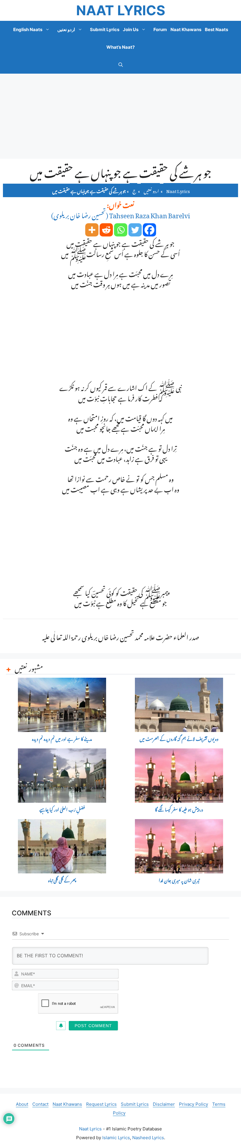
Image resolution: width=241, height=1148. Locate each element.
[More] (91, 229)
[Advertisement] (120, 116)
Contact (40, 1104)
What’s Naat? (120, 47)
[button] (121, 65)
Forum (160, 29)
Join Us (130, 29)
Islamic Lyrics (116, 1137)
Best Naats (216, 29)
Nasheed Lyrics (148, 1137)
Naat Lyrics (120, 10)
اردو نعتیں (66, 29)
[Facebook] (149, 229)
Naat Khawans (185, 29)
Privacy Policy (193, 1104)
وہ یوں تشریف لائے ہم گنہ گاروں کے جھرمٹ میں (179, 739)
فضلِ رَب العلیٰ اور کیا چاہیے (62, 810)
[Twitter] (135, 229)
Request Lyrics (101, 1104)
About (22, 1104)
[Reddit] (106, 229)
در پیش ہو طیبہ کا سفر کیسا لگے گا (179, 810)
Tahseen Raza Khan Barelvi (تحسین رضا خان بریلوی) (120, 214)
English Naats (27, 29)
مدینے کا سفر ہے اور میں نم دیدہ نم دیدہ (62, 739)
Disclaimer (164, 1104)
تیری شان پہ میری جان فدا (179, 880)
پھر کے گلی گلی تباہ (62, 880)
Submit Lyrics (104, 29)
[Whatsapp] (120, 229)
